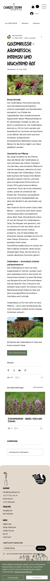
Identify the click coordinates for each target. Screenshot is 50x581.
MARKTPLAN (8, 531)
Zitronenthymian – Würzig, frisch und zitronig (25, 420)
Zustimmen (37, 577)
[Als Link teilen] (25, 370)
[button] (33, 6)
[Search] (37, 6)
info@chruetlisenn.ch (11, 492)
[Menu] (44, 6)
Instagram (8, 514)
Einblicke (36, 23)
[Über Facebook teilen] (8, 370)
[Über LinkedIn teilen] (19, 370)
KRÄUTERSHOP (9, 527)
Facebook (7, 511)
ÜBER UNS (7, 524)
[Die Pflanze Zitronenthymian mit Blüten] (25, 403)
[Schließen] (47, 564)
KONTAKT (7, 537)
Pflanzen (25, 23)
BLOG (5, 534)
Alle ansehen (38, 387)
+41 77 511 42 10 (10, 495)
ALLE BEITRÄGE (11, 23)
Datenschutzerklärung (23, 572)
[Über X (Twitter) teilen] (14, 370)
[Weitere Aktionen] (41, 36)
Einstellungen (13, 577)
